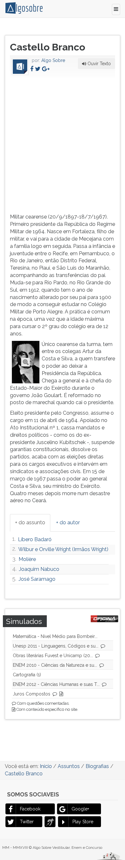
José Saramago (37, 579)
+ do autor (68, 522)
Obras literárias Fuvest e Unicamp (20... (53, 655)
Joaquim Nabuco (39, 569)
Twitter (27, 821)
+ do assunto (30, 522)
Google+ (80, 808)
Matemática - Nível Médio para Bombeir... (55, 636)
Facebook (30, 808)
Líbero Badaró (35, 539)
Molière (27, 559)
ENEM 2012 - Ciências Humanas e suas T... (56, 684)
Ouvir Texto (98, 63)
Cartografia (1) (27, 674)
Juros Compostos (31, 693)
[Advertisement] (62, 144)
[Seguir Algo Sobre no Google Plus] (45, 68)
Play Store (82, 821)
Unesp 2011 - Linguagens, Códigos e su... (55, 646)
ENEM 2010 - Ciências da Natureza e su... (55, 665)
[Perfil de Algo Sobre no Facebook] (31, 68)
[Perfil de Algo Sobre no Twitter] (37, 68)
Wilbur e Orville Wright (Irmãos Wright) (63, 549)
